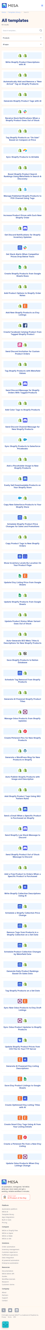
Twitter (4, 1310)
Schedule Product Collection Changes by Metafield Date (22, 953)
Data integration (8, 1258)
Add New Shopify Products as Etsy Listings (22, 313)
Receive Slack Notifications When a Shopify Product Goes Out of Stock (22, 119)
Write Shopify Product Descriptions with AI (22, 63)
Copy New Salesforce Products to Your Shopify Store (22, 505)
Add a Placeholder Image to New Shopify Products (22, 467)
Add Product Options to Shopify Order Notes (22, 294)
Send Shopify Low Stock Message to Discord (22, 836)
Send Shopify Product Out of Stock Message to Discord (22, 855)
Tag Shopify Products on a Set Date (22, 991)
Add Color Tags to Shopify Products (22, 410)
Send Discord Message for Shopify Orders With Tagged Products (22, 391)
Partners (5, 1295)
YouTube (10, 1310)
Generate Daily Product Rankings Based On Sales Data (23, 972)
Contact (5, 1301)
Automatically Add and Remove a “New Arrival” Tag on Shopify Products (22, 82)
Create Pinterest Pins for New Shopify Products (22, 739)
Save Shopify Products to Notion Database (22, 661)
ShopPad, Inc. (34, 1315)
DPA (14, 1317)
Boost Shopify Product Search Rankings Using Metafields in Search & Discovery (22, 176)
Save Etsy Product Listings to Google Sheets (23, 1086)
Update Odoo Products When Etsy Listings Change (22, 1164)
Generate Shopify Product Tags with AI (22, 101)
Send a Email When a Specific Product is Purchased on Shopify (22, 817)
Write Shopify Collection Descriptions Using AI (22, 894)
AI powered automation (10, 1260)
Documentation (7, 1271)
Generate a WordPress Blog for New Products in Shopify (22, 758)
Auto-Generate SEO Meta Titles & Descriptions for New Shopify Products (22, 642)
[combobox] (22, 30)
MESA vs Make (7, 1236)
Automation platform (9, 1209)
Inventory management (10, 1249)
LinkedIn (17, 1310)
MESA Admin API (8, 1274)
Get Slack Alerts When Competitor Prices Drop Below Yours (22, 255)
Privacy (4, 1317)
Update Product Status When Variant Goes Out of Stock (22, 622)
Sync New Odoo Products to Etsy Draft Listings (22, 1009)
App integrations (8, 1217)
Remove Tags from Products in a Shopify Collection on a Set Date (22, 933)
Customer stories (8, 1284)
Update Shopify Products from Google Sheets (22, 603)
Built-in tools (6, 1220)
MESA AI (5, 1212)
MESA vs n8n (6, 1239)
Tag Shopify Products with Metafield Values (22, 372)
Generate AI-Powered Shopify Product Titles (22, 700)
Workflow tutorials (8, 1279)
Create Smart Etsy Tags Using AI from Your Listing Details (22, 1125)
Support (5, 1298)
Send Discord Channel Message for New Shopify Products (22, 428)
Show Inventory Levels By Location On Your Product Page (22, 564)
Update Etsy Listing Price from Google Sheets (22, 583)
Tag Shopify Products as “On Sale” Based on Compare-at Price (22, 138)
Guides (4, 1276)
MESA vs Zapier (7, 1233)
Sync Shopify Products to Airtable (22, 157)
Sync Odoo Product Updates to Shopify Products (22, 1028)
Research (5, 1282)
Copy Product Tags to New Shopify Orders (22, 544)
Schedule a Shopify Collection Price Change (22, 914)
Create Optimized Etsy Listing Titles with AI (22, 1106)
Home (4, 12)
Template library (8, 1214)
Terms (10, 1317)
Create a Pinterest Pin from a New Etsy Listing (22, 1145)
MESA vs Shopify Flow (10, 1230)
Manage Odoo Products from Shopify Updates (22, 719)
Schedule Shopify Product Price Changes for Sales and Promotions (22, 525)
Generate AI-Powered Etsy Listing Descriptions (22, 1067)
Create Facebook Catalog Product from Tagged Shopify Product (22, 333)
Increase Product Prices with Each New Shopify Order (22, 216)
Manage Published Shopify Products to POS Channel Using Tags (22, 197)
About (4, 1292)
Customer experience (10, 1252)
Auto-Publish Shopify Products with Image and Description (22, 778)
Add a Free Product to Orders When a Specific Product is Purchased (22, 875)
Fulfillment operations (10, 1255)
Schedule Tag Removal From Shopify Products (22, 680)
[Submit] (40, 30)
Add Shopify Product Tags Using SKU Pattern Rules (22, 797)
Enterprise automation (10, 1263)
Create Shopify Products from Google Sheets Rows (22, 274)
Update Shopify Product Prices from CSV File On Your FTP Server (22, 1048)
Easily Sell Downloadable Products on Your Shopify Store (22, 486)
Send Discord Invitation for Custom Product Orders (22, 352)
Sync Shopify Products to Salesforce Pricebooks (22, 447)
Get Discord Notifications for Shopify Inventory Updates (23, 236)
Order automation (8, 1247)
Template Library (14, 12)
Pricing (4, 1222)
